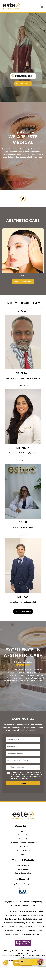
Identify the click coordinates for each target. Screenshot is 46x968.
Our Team (23, 839)
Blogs (23, 854)
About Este (23, 846)
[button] (23, 83)
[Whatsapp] (5, 962)
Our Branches (23, 869)
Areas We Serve (23, 850)
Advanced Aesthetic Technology (23, 843)
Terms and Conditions (26, 905)
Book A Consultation (23, 873)
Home (23, 831)
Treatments (23, 835)
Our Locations (23, 865)
